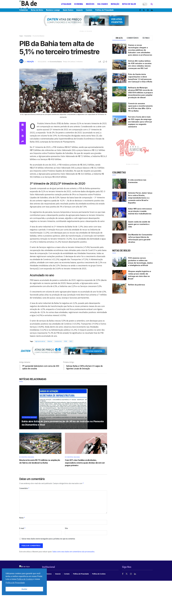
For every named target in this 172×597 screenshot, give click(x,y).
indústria (58, 341)
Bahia (50, 341)
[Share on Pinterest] (22, 136)
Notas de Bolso (37, 10)
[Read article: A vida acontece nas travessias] (119, 184)
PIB (65, 341)
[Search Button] (152, 4)
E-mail (22, 528)
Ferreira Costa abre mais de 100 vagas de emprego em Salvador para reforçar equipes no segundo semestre (140, 122)
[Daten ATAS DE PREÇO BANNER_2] (63, 351)
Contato (89, 10)
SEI (71, 341)
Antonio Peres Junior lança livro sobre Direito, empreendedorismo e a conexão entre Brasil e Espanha (140, 198)
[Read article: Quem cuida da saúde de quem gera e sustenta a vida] (119, 225)
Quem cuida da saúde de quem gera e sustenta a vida (139, 224)
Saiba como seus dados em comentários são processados (73, 552)
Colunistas (23, 10)
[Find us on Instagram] (148, 10)
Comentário (24, 488)
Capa (21, 36)
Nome (22, 518)
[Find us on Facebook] (140, 10)
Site (66, 528)
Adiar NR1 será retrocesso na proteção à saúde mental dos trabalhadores (140, 211)
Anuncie (79, 10)
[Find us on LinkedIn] (152, 10)
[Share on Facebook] (22, 125)
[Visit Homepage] (33, 4)
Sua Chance (102, 4)
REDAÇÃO (30, 62)
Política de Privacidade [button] (15, 583)
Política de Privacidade (104, 10)
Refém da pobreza (136, 285)
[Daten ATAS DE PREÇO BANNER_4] (86, 20)
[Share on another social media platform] (22, 141)
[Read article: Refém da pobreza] (119, 288)
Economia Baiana (38, 36)
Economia (78, 4)
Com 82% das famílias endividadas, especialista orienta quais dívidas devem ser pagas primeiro (85, 463)
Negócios (90, 4)
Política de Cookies (99, 574)
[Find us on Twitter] (144, 10)
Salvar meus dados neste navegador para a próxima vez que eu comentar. (48, 539)
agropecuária (40, 341)
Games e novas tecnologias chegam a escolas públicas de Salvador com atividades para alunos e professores (140, 50)
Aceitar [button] (24, 589)
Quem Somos (68, 10)
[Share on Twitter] (22, 130)
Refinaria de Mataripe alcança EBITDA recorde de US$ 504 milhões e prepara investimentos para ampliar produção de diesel (140, 93)
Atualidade (66, 4)
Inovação (115, 4)
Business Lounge (53, 10)
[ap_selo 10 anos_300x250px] (132, 148)
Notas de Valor (129, 4)
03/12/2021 (42, 62)
